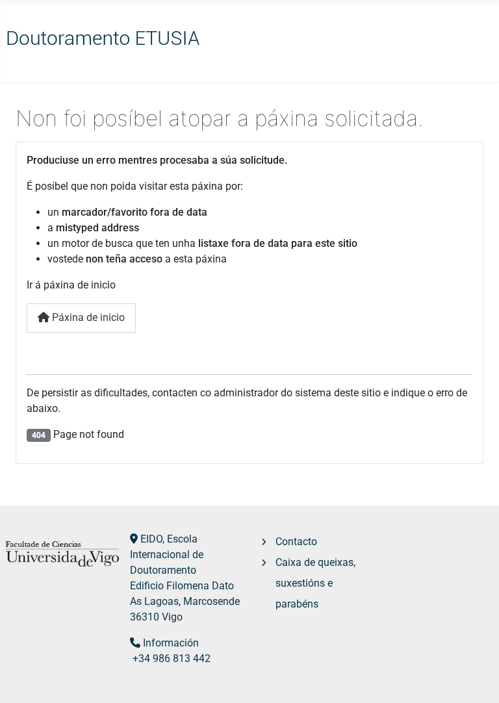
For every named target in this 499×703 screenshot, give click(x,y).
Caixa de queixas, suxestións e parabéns (315, 583)
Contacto (296, 541)
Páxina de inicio (87, 317)
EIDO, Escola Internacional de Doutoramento (166, 554)
